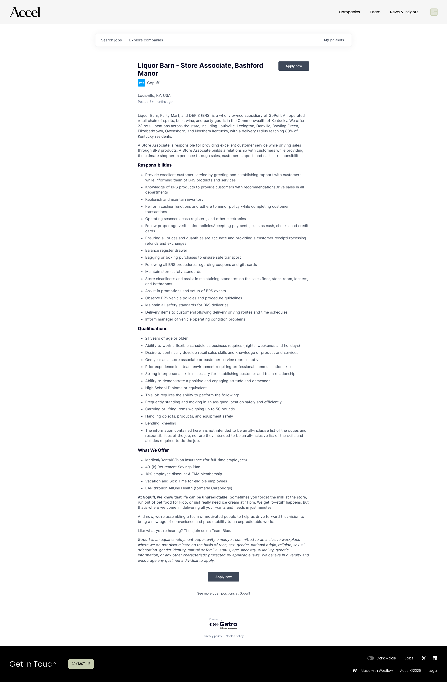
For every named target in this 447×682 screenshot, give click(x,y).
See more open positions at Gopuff (223, 593)
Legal (433, 671)
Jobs (408, 658)
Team (375, 12)
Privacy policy (212, 636)
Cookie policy (235, 636)
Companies (349, 12)
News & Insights (404, 12)
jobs (111, 40)
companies (146, 40)
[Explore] (434, 12)
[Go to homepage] (24, 12)
